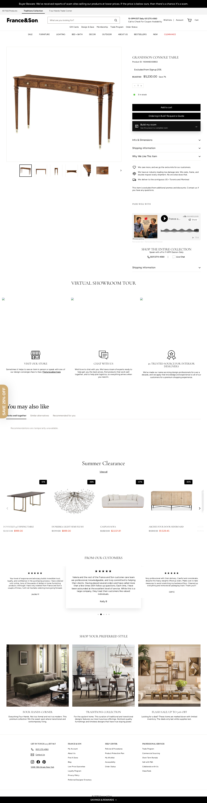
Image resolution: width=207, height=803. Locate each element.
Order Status (131, 27)
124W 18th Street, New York (42, 767)
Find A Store (73, 758)
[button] (103, 800)
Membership (102, 27)
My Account (73, 749)
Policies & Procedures (114, 749)
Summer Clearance (103, 463)
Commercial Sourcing (151, 753)
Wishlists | (168, 20)
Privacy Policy (73, 775)
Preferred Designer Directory (80, 780)
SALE (30, 34)
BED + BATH (77, 34)
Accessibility (110, 762)
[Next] (119, 170)
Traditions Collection (33, 11)
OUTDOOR (107, 34)
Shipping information (143, 148)
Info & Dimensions (142, 140)
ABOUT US (123, 34)
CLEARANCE (170, 34)
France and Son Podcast (154, 242)
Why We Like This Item (144, 156)
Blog (69, 762)
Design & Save (87, 27)
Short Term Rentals (150, 758)
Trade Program (116, 27)
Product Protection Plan (114, 753)
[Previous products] (7, 508)
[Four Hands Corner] (37, 675)
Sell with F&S (147, 762)
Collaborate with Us (150, 767)
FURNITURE (44, 34)
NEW (155, 34)
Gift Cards (74, 27)
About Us (71, 753)
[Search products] (115, 20)
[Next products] (200, 508)
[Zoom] (64, 104)
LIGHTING (60, 34)
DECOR (92, 34)
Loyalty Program (74, 771)
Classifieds (146, 771)
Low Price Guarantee (76, 767)
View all (104, 471)
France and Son (138, 242)
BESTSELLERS (140, 34)
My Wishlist (109, 758)
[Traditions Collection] (103, 675)
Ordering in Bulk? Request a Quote (166, 116)
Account (180, 20)
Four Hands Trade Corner (60, 11)
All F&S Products (9, 11)
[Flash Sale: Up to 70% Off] (169, 675)
